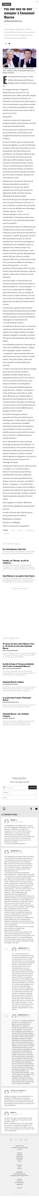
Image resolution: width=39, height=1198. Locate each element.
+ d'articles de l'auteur (19, 588)
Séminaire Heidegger (19, 1174)
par (10, 650)
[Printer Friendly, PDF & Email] (4, 809)
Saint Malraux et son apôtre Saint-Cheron (18, 575)
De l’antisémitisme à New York (14, 549)
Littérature (19, 1156)
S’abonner (19, 1184)
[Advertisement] (19, 615)
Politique (19, 1159)
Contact (19, 1188)
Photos (19, 1168)
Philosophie (19, 1158)
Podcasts (19, 1165)
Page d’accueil (19, 1145)
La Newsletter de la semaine (20, 1147)
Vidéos (19, 1167)
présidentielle (30, 530)
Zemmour (7, 533)
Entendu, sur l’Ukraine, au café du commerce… (15, 561)
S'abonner (32, 787)
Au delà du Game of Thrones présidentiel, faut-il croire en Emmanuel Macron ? (18, 665)
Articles (19, 1153)
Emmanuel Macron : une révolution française (16, 714)
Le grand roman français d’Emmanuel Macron (17, 698)
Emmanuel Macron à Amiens (13, 681)
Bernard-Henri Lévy (14, 21)
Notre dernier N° (19, 1182)
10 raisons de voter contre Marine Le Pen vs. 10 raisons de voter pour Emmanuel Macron (18, 646)
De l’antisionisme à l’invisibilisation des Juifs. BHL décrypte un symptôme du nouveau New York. (19, 552)
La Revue (19, 1179)
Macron (20, 530)
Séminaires (20, 1172)
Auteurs (19, 1149)
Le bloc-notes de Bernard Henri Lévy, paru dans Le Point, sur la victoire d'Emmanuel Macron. (19, 706)
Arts (19, 1161)
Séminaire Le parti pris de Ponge (19, 1175)
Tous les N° (19, 1181)
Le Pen (13, 530)
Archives (19, 1154)
